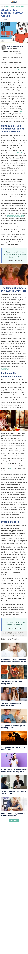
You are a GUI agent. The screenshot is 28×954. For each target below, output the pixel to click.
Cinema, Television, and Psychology (15, 6)
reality (22, 111)
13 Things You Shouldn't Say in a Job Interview (13, 793)
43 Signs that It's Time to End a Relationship (13, 749)
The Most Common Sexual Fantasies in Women (11, 705)
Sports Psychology (6, 768)
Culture (3, 6)
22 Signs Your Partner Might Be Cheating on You (13, 727)
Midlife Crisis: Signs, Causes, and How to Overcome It (14, 815)
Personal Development (7, 812)
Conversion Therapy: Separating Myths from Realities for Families (13, 661)
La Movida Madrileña (17, 153)
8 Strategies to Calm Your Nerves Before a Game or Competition (14, 771)
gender (17, 70)
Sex (2, 702)
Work (2, 790)
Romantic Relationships (8, 724)
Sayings (3, 680)
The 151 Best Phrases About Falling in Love (11, 683)
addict (11, 468)
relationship (5, 368)
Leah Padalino (13, 48)
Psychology (4, 658)
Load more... (14, 820)
